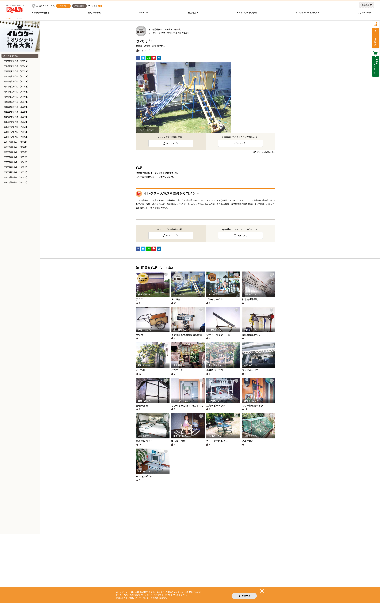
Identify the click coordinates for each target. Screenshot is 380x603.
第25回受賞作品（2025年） (17, 61)
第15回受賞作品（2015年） (17, 111)
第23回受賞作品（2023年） (17, 71)
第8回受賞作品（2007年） (16, 147)
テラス (139, 299)
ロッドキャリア (250, 370)
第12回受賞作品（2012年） (17, 126)
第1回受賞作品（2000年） (16, 182)
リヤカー (140, 334)
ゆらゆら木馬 (178, 441)
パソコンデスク (144, 476)
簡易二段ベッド (144, 441)
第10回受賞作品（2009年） (17, 136)
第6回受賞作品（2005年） (16, 157)
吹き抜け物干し (250, 299)
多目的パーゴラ (214, 370)
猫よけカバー (249, 441)
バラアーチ (177, 370)
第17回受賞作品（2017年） (17, 101)
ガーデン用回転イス (217, 441)
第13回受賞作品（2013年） (17, 121)
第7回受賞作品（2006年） (16, 152)
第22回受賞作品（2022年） (17, 76)
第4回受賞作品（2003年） (16, 167)
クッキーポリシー (143, 597)
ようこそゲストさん (45, 6)
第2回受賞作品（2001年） (16, 177)
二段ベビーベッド (215, 405)
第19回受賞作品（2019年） (17, 91)
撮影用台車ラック (251, 334)
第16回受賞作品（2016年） (17, 106)
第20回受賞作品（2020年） (17, 86)
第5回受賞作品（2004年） (16, 162)
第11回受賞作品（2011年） (17, 131)
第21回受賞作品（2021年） (17, 81)
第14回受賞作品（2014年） (17, 116)
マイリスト (93, 6)
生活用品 (365, 4)
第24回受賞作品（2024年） (17, 66)
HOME (8, 18)
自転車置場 (142, 405)
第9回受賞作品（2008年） (16, 142)
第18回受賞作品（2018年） (17, 96)
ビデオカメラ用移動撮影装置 (186, 334)
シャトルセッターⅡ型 (218, 334)
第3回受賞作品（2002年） (16, 172)
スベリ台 (175, 299)
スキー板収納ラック (252, 405)
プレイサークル (214, 299)
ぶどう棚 (140, 370)
